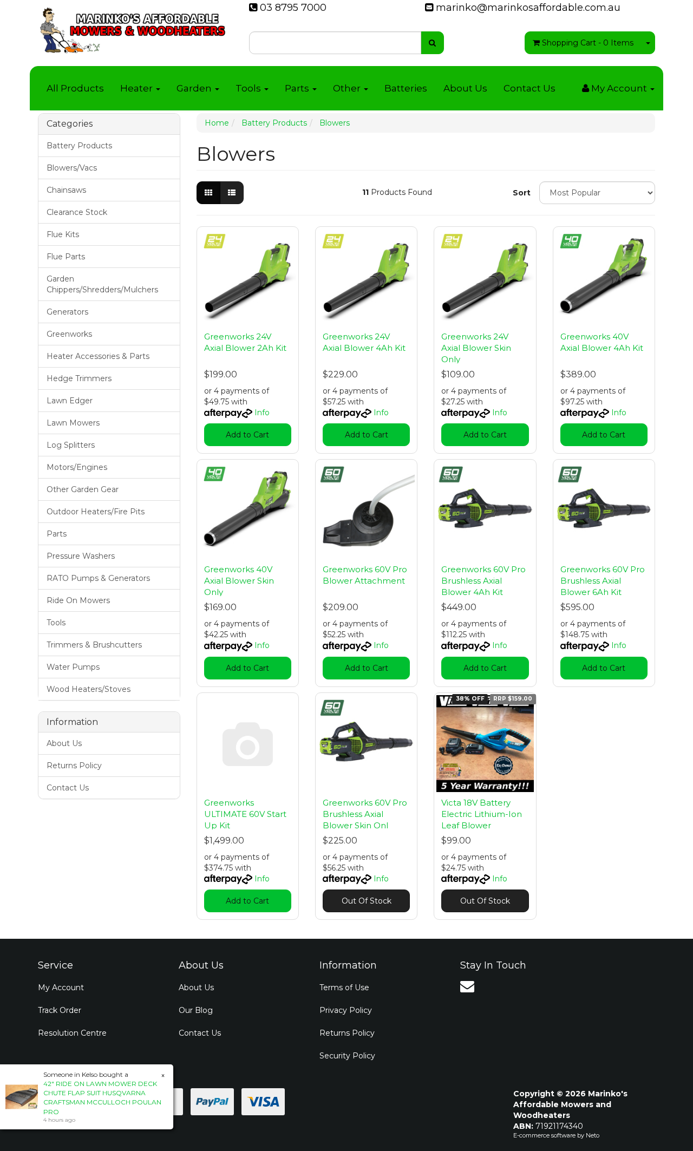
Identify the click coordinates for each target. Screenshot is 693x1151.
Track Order (59, 1010)
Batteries (405, 88)
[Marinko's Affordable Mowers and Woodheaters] (132, 27)
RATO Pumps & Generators (98, 578)
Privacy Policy (345, 1010)
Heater (137, 88)
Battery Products (79, 146)
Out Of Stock (366, 901)
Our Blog (196, 1010)
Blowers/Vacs (72, 168)
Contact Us (529, 88)
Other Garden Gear (83, 489)
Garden (195, 88)
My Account (61, 987)
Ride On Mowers (78, 600)
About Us (465, 88)
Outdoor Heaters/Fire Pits (96, 511)
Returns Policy (74, 765)
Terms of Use (344, 987)
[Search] (432, 42)
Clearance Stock (77, 212)
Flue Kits (63, 234)
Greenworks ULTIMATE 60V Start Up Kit (245, 813)
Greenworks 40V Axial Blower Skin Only (239, 580)
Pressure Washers (81, 556)
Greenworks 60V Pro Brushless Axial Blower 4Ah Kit (483, 580)
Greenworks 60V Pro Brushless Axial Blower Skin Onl (365, 813)
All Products (75, 88)
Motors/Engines (77, 467)
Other (348, 88)
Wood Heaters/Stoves (88, 689)
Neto (592, 1135)
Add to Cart (247, 435)
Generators (67, 312)
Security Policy (347, 1056)
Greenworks (69, 334)
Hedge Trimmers (79, 378)
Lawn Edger (70, 401)
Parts (298, 88)
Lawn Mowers (73, 423)
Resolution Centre (72, 1033)
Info (262, 412)
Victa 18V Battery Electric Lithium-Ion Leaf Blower (481, 813)
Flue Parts (66, 256)
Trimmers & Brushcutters (94, 645)
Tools (249, 88)
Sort (522, 193)
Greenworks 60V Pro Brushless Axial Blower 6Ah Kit (602, 580)
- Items (587, 43)
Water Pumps (73, 667)
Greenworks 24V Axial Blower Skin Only (476, 347)
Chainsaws (66, 190)
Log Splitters (71, 445)
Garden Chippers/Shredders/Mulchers (102, 284)
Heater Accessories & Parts (98, 356)
